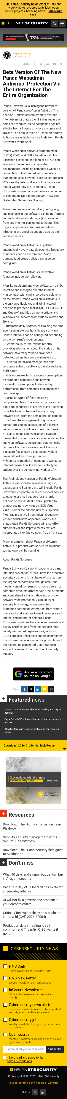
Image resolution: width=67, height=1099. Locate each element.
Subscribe (55, 1049)
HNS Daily (17, 966)
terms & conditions (19, 1061)
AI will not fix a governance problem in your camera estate (30, 902)
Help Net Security (22, 53)
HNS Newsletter (22, 978)
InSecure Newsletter (26, 990)
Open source (19, 1034)
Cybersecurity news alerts (30, 1004)
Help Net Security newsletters (27, 4)
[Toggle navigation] (62, 23)
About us (41, 1082)
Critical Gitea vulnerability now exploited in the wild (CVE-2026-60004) (32, 915)
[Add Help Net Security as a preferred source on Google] (61, 64)
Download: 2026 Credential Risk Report (29, 745)
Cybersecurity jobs (24, 1019)
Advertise (53, 1082)
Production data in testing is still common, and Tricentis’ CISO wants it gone (30, 929)
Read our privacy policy (21, 1082)
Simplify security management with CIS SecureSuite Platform (32, 839)
